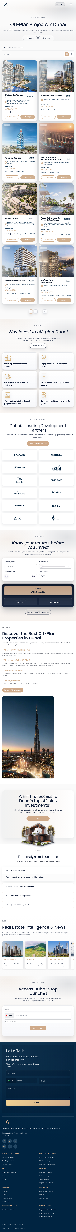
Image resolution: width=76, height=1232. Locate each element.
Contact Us (5, 1201)
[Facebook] (4, 1141)
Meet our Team (7, 1198)
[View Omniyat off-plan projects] (19, 505)
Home (4, 47)
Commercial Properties (46, 1191)
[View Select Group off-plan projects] (56, 518)
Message (28, 117)
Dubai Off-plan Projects (46, 1157)
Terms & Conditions (19, 1228)
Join (38, 819)
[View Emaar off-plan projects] (19, 454)
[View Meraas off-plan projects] (19, 467)
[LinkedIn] (15, 1141)
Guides (4, 1179)
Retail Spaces (43, 1198)
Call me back (11, 117)
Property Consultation (46, 1183)
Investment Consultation (47, 1164)
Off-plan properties (8, 1161)
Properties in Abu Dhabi (46, 1213)
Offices (41, 1194)
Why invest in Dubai (38, 346)
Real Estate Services (45, 1172)
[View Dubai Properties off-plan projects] (56, 467)
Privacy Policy (6, 1228)
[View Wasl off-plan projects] (56, 505)
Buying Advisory (44, 1176)
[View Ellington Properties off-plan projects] (19, 492)
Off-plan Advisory (44, 1161)
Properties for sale (8, 1157)
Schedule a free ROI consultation (38, 612)
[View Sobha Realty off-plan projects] (56, 492)
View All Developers (36, 443)
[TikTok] (10, 1141)
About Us (5, 1191)
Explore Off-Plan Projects (12, 690)
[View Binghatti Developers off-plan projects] (19, 480)
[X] (10, 1146)
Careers (4, 1194)
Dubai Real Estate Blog (9, 1172)
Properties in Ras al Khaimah (47, 1210)
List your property (7, 1164)
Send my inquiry (38, 1028)
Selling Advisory (44, 1179)
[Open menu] (71, 4)
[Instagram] (15, 1146)
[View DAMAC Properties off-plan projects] (56, 480)
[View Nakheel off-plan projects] (56, 454)
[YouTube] (4, 1146)
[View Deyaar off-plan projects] (19, 518)
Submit (38, 1103)
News (4, 1176)
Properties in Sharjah (45, 1216)
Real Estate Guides (8, 1210)
